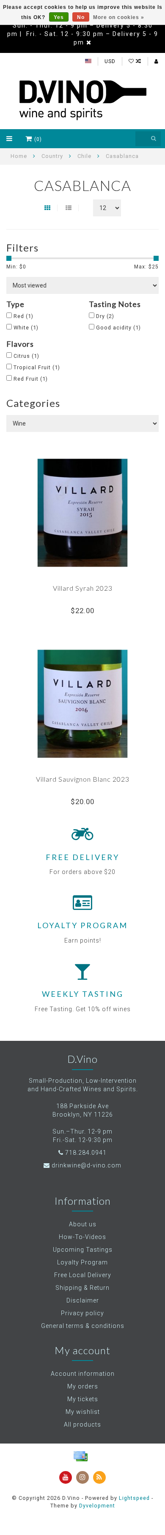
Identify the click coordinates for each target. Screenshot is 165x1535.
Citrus (26, 356)
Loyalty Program (82, 1262)
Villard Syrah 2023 (83, 588)
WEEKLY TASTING (83, 993)
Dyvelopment (97, 1505)
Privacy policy (82, 1313)
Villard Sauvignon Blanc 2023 (82, 779)
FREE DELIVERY (82, 857)
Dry (105, 316)
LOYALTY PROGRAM (82, 925)
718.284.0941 (86, 1152)
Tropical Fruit (37, 367)
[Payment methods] (80, 1456)
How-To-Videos (82, 1237)
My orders (82, 1386)
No (81, 17)
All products (82, 1424)
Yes (59, 17)
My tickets (82, 1399)
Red (23, 316)
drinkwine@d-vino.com (86, 1165)
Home (19, 156)
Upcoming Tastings (83, 1249)
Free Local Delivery (82, 1275)
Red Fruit (31, 379)
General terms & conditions (82, 1325)
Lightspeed (134, 1498)
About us (82, 1224)
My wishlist (83, 1411)
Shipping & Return (82, 1287)
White (26, 327)
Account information (83, 1373)
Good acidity (118, 327)
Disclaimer (82, 1300)
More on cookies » (118, 17)
